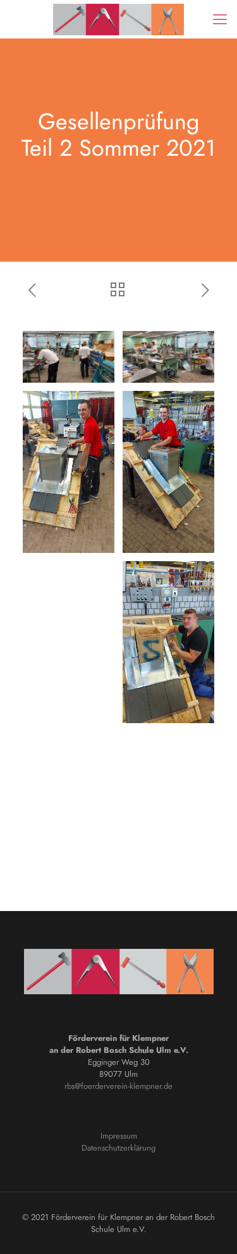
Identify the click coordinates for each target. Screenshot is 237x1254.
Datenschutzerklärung (118, 1148)
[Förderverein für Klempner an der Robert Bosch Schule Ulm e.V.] (118, 19)
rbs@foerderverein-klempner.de (118, 1086)
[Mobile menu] (220, 19)
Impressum (118, 1136)
